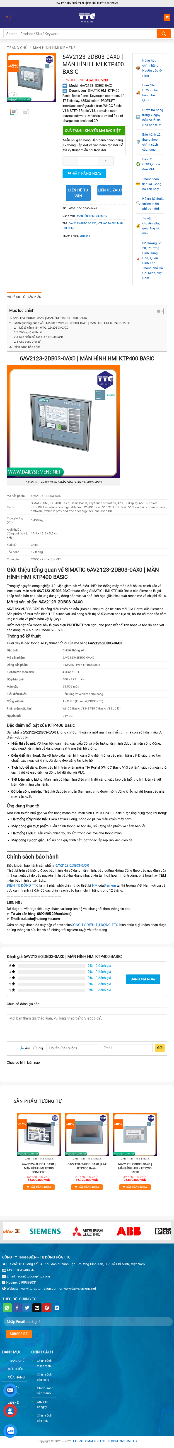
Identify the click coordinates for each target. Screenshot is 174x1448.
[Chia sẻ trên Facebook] (17, 1307)
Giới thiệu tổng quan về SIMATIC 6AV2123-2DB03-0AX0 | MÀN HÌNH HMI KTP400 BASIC (71, 323)
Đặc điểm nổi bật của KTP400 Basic (41, 337)
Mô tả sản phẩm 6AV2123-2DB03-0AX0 (43, 327)
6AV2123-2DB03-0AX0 (83, 223)
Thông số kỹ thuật (30, 332)
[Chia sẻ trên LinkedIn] (56, 1307)
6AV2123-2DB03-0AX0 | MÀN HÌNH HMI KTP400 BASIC (49, 318)
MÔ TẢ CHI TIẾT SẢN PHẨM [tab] (24, 296)
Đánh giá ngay (143, 979)
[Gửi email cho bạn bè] (36, 1307)
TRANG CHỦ (16, 1360)
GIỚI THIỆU (15, 1369)
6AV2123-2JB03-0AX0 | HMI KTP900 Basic (87, 1166)
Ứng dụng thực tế (29, 341)
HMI (95, 885)
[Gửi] (164, 33)
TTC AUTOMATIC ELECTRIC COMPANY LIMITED (104, 1441)
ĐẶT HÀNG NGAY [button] (41, 1187)
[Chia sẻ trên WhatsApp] (7, 1307)
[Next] (49, 77)
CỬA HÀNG (16, 1377)
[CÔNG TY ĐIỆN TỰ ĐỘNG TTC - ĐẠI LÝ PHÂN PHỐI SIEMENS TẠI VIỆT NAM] (87, 17)
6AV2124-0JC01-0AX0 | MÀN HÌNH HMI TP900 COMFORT (39, 1168)
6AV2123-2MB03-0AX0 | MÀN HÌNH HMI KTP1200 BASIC (135, 1168)
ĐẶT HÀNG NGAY (87, 173)
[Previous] (14, 77)
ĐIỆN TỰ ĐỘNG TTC (23, 885)
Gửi (159, 1048)
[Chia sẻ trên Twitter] (26, 1307)
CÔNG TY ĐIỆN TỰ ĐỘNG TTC (94, 925)
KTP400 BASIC (107, 223)
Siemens (85, 235)
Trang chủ (17, 48)
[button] (7, 17)
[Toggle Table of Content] (157, 311)
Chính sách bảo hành (26, 347)
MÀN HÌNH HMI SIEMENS (54, 48)
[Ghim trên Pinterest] (46, 1307)
